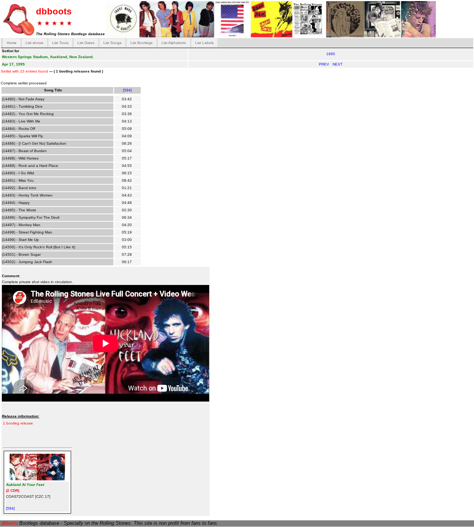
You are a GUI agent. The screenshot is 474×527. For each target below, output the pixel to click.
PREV (324, 64)
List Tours (60, 43)
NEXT (338, 64)
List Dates (85, 43)
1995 (330, 54)
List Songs (112, 43)
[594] (127, 90)
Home (12, 43)
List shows (34, 43)
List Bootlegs (141, 43)
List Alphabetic (173, 43)
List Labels (204, 43)
